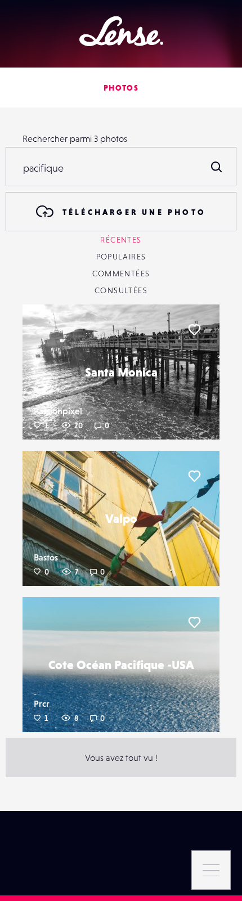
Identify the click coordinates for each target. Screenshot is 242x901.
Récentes (120, 239)
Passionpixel (58, 411)
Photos (121, 87)
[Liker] (194, 329)
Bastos (46, 557)
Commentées (121, 273)
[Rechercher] (216, 166)
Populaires (121, 256)
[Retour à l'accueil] (121, 31)
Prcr (42, 703)
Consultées (121, 290)
